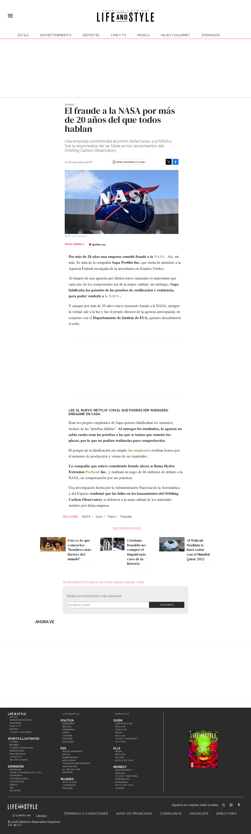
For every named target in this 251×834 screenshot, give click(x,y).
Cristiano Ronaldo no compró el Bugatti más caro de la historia (136, 552)
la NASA (112, 295)
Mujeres (15, 790)
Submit (166, 605)
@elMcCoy (99, 244)
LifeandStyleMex (224, 805)
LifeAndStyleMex (242, 805)
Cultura (120, 742)
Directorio (226, 813)
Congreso (69, 729)
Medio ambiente (73, 751)
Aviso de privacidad (134, 813)
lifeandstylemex (234, 805)
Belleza (120, 736)
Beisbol (14, 745)
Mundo (69, 104)
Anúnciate (199, 813)
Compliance (171, 813)
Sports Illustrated (23, 738)
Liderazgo (69, 785)
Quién (117, 720)
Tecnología (17, 781)
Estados (67, 736)
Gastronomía (123, 770)
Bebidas (120, 773)
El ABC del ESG (72, 769)
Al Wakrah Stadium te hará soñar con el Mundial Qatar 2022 (198, 549)
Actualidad (70, 782)
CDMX (66, 732)
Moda (118, 732)
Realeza (120, 727)
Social (67, 754)
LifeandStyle (71, 714)
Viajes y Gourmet (175, 35)
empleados (142, 450)
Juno (98, 516)
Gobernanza (70, 757)
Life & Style (17, 714)
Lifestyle (16, 757)
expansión (211, 35)
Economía (16, 775)
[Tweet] (169, 162)
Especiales (122, 714)
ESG (12, 788)
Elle (116, 748)
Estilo (23, 35)
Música (143, 35)
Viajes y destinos (126, 776)
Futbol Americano (21, 748)
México (67, 727)
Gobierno (68, 723)
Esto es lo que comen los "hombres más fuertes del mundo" (79, 549)
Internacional (19, 779)
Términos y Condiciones (86, 813)
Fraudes (126, 516)
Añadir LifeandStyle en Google (130, 162)
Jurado (120, 788)
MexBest (120, 767)
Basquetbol (17, 751)
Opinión (68, 739)
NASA (159, 256)
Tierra (111, 516)
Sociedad (68, 742)
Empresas (16, 770)
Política (67, 720)
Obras (13, 785)
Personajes (122, 779)
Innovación (70, 766)
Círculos (121, 729)
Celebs (119, 757)
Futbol (14, 742)
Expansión (16, 766)
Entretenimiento (55, 35)
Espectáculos (124, 723)
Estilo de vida (124, 760)
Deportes (91, 35)
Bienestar (121, 782)
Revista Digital (19, 760)
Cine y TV (118, 35)
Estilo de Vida (124, 785)
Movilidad (69, 760)
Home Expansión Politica (26, 772)
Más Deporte (17, 754)
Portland (92, 471)
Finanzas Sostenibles (76, 763)
